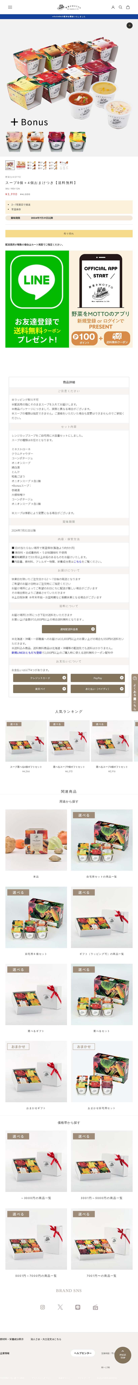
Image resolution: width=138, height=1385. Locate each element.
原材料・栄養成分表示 (12, 1339)
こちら (78, 561)
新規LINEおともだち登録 (27, 653)
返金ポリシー (65, 1377)
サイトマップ (84, 1377)
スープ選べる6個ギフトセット (26, 767)
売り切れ (69, 233)
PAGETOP (123, 1356)
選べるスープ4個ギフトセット (112, 767)
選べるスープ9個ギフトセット (69, 767)
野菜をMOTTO (13, 177)
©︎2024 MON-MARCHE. (107, 1377)
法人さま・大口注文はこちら (46, 1339)
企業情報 (4, 1353)
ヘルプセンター (83, 1353)
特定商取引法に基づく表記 (12, 1377)
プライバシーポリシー (41, 1377)
